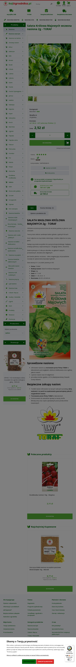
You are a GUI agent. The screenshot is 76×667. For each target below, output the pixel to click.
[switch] (69, 659)
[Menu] (73, 646)
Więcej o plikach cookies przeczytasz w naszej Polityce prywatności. (28, 655)
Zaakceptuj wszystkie (45, 661)
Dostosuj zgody (29, 661)
